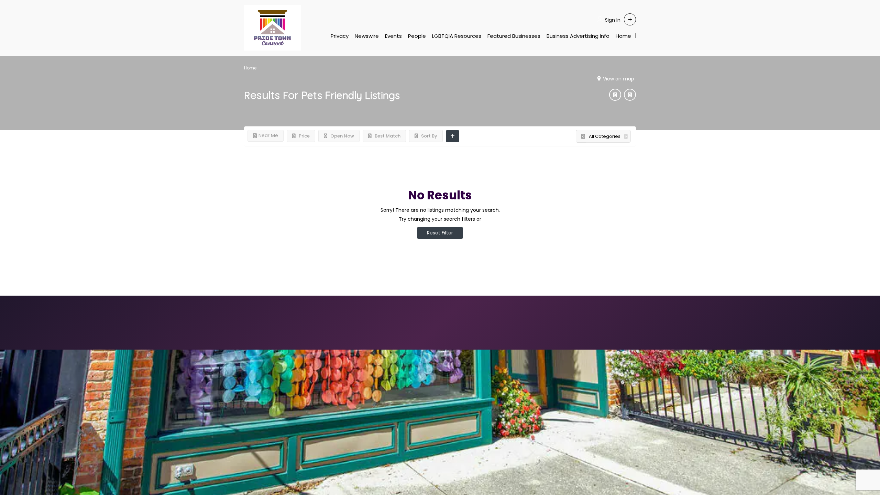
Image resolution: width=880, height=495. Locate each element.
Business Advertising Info (578, 36)
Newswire (367, 36)
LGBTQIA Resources (456, 36)
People (417, 36)
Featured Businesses (513, 36)
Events (393, 36)
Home (623, 36)
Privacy (340, 36)
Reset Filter (440, 232)
